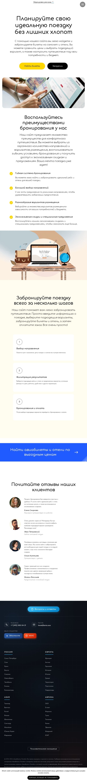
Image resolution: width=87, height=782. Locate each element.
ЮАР (47, 735)
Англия (47, 662)
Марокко (48, 711)
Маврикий (48, 731)
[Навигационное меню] (82, 4)
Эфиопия (48, 727)
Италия (47, 674)
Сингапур (7, 723)
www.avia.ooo (53, 764)
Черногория (49, 682)
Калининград (8, 690)
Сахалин (7, 674)
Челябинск (8, 682)
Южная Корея (9, 731)
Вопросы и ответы (45, 609)
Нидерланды (49, 690)
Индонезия (8, 735)
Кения (47, 723)
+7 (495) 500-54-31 (18, 625)
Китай (6, 711)
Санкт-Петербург (10, 658)
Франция (48, 658)
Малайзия (7, 727)
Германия (48, 666)
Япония (6, 715)
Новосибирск (8, 678)
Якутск (6, 670)
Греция (47, 678)
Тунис (47, 715)
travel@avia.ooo (44, 625)
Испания (48, 670)
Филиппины (8, 719)
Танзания (48, 719)
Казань (6, 686)
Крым (6, 666)
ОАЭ (46, 703)
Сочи (6, 662)
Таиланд (7, 703)
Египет (47, 707)
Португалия (49, 686)
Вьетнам (7, 707)
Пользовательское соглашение (43, 749)
